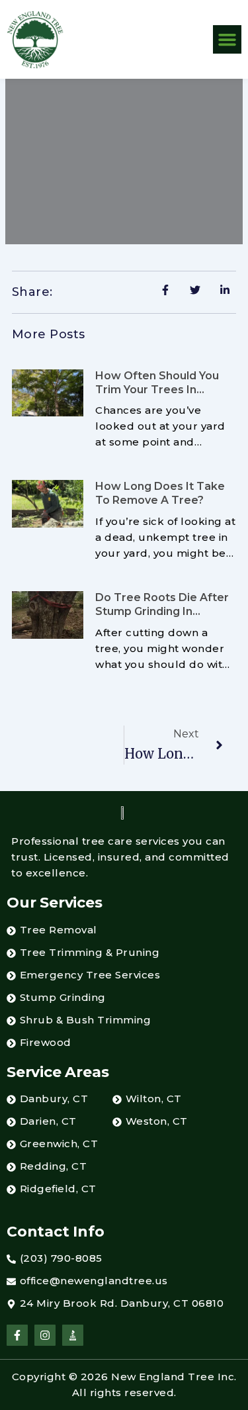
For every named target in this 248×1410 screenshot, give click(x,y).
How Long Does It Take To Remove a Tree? (160, 493)
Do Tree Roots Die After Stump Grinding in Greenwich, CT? (162, 611)
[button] (227, 39)
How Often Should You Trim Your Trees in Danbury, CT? (157, 389)
